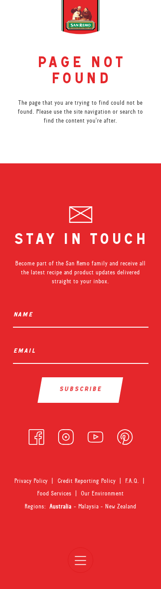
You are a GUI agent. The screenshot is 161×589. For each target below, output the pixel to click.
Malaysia (89, 506)
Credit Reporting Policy (87, 481)
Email (26, 351)
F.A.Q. (132, 481)
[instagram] (66, 435)
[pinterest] (125, 435)
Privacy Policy (31, 481)
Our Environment (102, 493)
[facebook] (36, 435)
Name (25, 315)
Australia (62, 506)
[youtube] (95, 435)
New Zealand (120, 506)
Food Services (54, 493)
